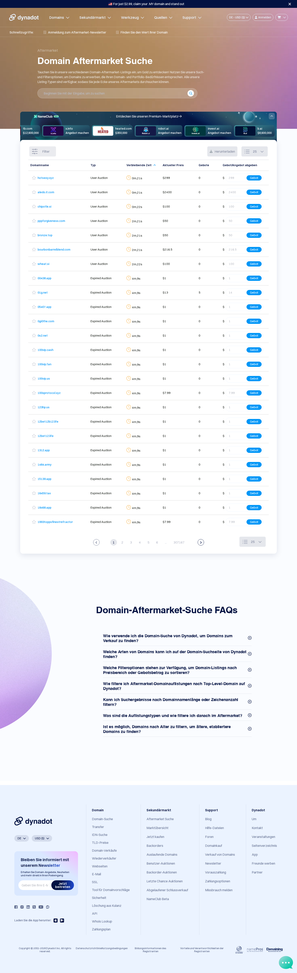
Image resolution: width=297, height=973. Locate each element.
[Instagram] (22, 907)
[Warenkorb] (281, 17)
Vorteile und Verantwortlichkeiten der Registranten (202, 950)
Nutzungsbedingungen (115, 948)
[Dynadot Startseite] (24, 17)
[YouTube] (41, 907)
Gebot (254, 178)
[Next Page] (201, 542)
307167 (179, 542)
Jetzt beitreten (62, 885)
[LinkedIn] (28, 907)
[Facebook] (16, 907)
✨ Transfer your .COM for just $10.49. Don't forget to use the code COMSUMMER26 (146, 4)
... (166, 542)
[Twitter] (34, 907)
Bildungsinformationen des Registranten (150, 950)
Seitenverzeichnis (264, 846)
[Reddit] (47, 907)
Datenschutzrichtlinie (89, 948)
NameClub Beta (157, 899)
